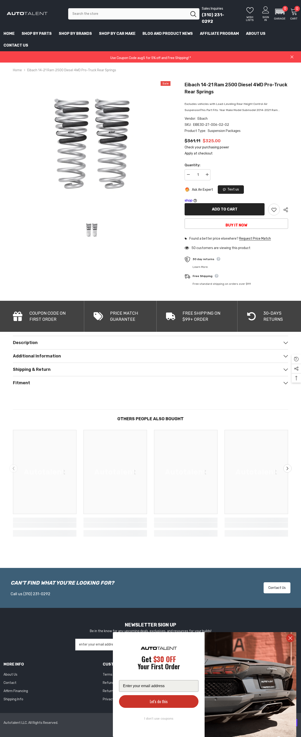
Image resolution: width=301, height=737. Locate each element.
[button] (279, 14)
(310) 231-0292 (36, 594)
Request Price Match (255, 238)
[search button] (193, 14)
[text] (158, 663)
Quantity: (192, 165)
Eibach (203, 119)
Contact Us (277, 588)
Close (292, 57)
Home (17, 70)
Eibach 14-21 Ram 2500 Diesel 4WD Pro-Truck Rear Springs (236, 88)
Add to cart (225, 209)
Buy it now (236, 225)
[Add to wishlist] (274, 209)
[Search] (133, 14)
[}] (92, 143)
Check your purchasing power (207, 147)
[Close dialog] (290, 638)
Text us (233, 189)
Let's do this (159, 701)
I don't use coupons (158, 718)
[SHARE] (284, 209)
